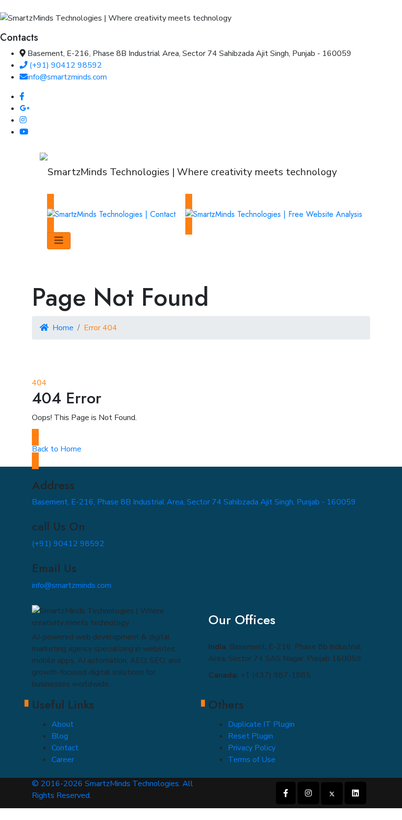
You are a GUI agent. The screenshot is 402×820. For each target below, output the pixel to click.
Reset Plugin (250, 736)
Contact (64, 747)
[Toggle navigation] (59, 240)
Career (62, 759)
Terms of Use (252, 759)
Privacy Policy (252, 747)
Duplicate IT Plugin (261, 724)
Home (63, 327)
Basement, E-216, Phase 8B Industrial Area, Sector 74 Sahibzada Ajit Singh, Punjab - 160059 (194, 502)
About (62, 724)
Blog (59, 736)
